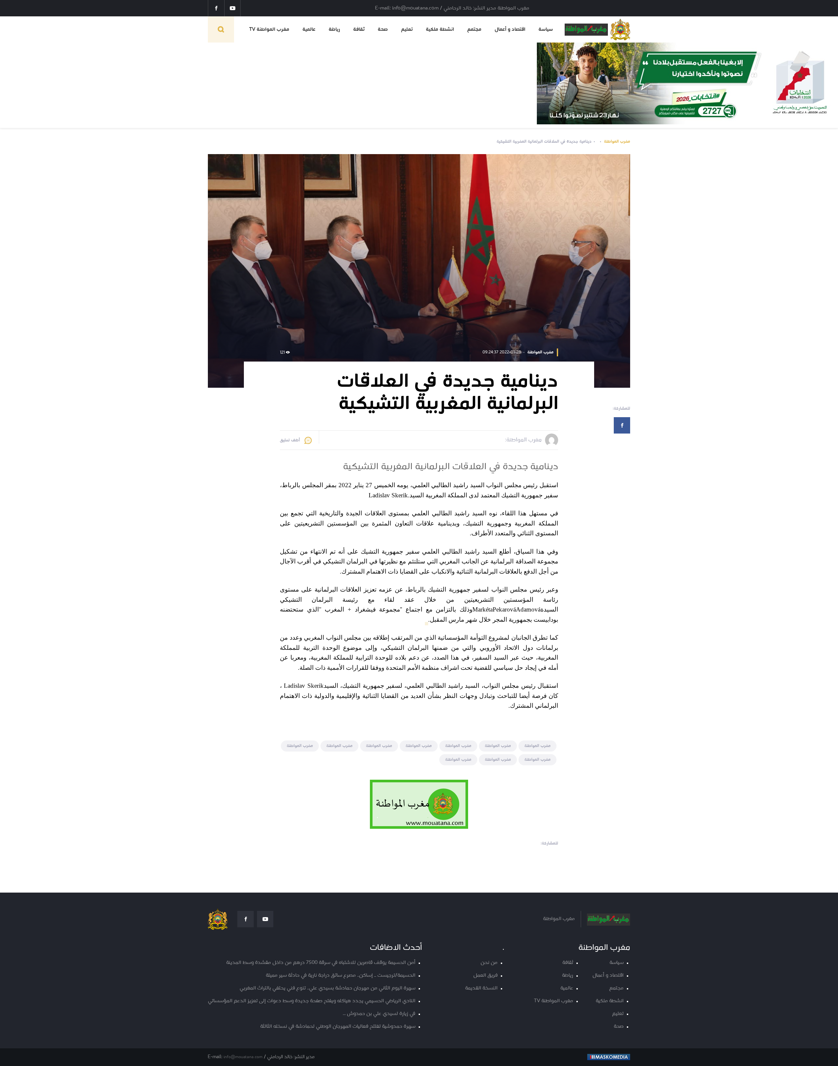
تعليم (407, 29)
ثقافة (359, 29)
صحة (383, 29)
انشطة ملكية (440, 29)
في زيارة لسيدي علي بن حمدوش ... (379, 1014)
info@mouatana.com (243, 1057)
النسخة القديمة (481, 988)
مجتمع (474, 29)
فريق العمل (485, 975)
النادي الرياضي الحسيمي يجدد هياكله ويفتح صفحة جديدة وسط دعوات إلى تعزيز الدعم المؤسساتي (311, 1001)
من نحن (489, 963)
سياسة (545, 29)
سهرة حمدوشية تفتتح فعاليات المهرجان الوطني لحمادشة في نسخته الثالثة (337, 1026)
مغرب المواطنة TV (269, 29)
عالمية (309, 29)
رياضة (334, 29)
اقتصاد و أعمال (510, 29)
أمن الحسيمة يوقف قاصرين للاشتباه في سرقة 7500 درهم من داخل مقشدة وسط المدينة (320, 963)
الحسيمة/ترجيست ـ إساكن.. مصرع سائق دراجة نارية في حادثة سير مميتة (340, 975)
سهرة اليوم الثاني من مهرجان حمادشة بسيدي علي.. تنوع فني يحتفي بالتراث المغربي (327, 988)
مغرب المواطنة (617, 141)
